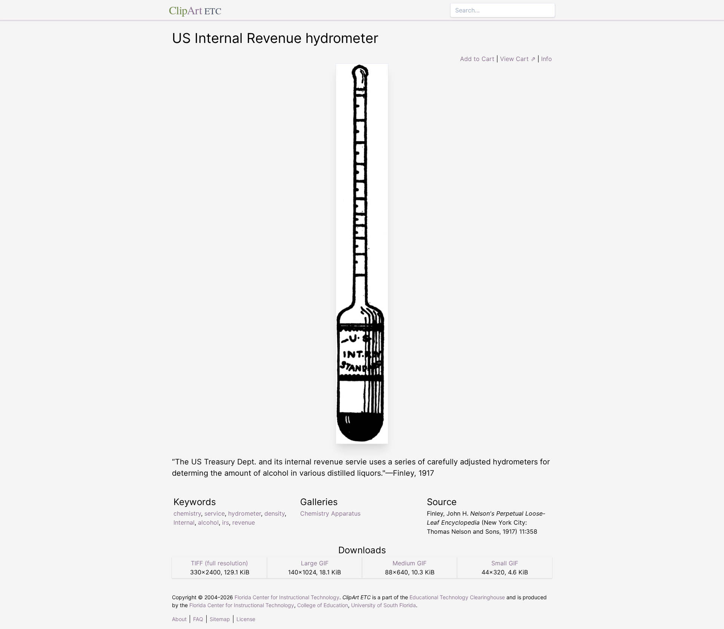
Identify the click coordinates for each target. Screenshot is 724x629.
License (245, 619)
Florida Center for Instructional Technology (287, 597)
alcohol (208, 522)
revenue (243, 522)
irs (225, 522)
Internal (184, 522)
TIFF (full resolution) (219, 563)
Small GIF (504, 563)
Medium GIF (409, 563)
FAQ (198, 619)
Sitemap (220, 619)
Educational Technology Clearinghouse (457, 597)
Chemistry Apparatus (330, 513)
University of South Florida (383, 605)
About (179, 619)
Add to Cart (477, 59)
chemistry (187, 513)
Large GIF (314, 563)
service (214, 513)
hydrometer (244, 513)
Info (546, 59)
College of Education (322, 605)
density (274, 513)
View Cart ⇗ (517, 59)
